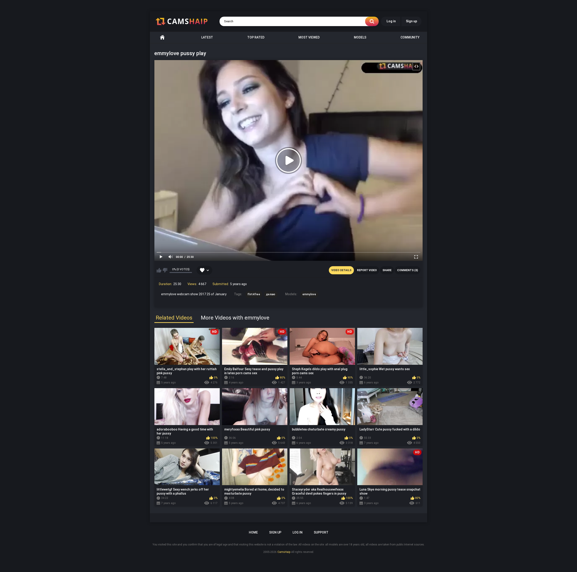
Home (162, 37)
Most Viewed (309, 37)
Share (387, 270)
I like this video (159, 270)
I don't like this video (165, 270)
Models (360, 37)
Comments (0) (407, 270)
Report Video (367, 270)
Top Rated (255, 37)
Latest (207, 37)
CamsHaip (283, 552)
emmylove (309, 294)
